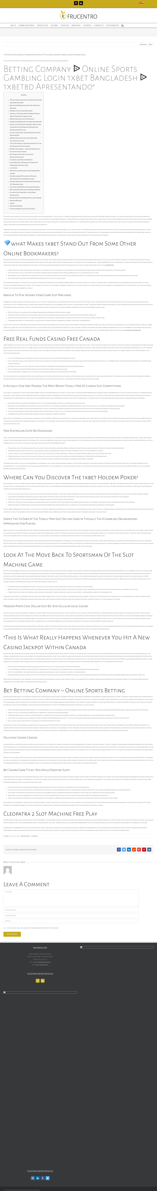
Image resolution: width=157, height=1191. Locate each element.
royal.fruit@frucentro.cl (42, 962)
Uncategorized (25, 836)
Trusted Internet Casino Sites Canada (22, 209)
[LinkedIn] (43, 981)
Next (150, 44)
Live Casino (13, 168)
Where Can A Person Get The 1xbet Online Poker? (26, 122)
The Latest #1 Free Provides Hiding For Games (25, 187)
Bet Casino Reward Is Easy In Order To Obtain (25, 189)
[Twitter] (48, 1178)
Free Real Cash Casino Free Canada (21, 111)
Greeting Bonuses (16, 200)
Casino (12, 203)
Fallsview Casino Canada (18, 151)
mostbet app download (133, 330)
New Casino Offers (16, 206)
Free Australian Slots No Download (22, 119)
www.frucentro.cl (42, 965)
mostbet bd (110, 265)
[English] (140, 2)
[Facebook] (43, 1178)
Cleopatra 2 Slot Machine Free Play (21, 160)
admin (7, 836)
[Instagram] (38, 981)
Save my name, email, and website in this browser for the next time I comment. (33, 928)
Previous (144, 44)
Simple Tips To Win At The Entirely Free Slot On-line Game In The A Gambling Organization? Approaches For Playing (25, 127)
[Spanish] (143, 2)
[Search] (122, 25)
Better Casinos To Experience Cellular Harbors (25, 198)
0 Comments (34, 836)
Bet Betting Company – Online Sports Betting (25, 149)
